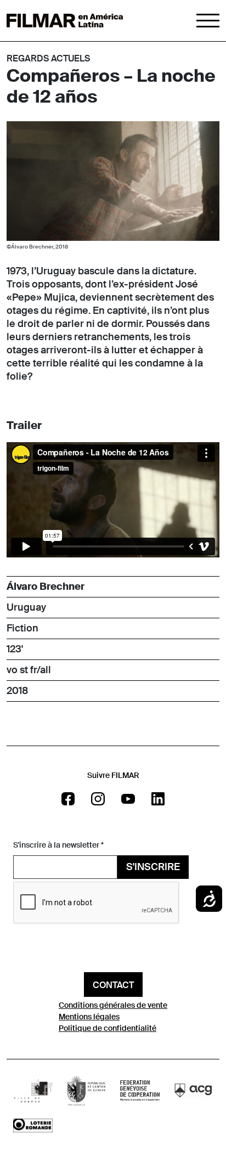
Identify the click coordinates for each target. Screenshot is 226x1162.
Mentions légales (89, 1017)
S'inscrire (153, 866)
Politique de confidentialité (107, 1028)
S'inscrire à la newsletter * (58, 845)
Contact (113, 985)
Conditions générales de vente (113, 1005)
